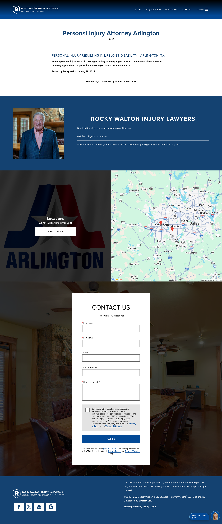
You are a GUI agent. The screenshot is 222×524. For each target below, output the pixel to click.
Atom (127, 81)
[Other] (51, 507)
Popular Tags (93, 81)
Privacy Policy (114, 451)
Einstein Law (145, 500)
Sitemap (128, 506)
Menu (200, 9)
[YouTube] (39, 507)
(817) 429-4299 (109, 448)
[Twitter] (29, 507)
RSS (134, 81)
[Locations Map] (166, 225)
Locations (171, 9)
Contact (187, 9)
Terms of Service (113, 426)
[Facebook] (19, 507)
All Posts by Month (112, 81)
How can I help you (199, 516)
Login (153, 506)
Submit (111, 439)
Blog (138, 9)
